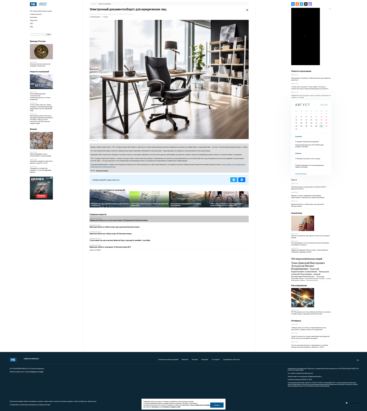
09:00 (35, 62)
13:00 (296, 183)
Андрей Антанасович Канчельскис (305, 275)
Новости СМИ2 (95, 250)
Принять (217, 405)
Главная (93, 4)
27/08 (31, 103)
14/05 (292, 333)
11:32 (296, 324)
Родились (298, 136)
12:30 (296, 192)
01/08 (292, 324)
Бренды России (38, 41)
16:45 (35, 166)
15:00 (296, 342)
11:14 (296, 201)
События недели (35, 14)
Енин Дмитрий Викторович (308, 263)
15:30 (296, 83)
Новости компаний (39, 71)
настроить (155, 407)
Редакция (204, 359)
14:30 (296, 333)
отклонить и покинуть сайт (171, 407)
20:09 (35, 103)
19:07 (35, 114)
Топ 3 (294, 180)
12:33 (35, 92)
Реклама (195, 359)
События (298, 153)
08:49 (35, 152)
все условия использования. (200, 405)
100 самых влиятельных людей (41, 11)
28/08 (31, 92)
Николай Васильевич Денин (312, 280)
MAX (41, 372)
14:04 (296, 241)
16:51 (296, 234)
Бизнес (33, 129)
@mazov (34, 372)
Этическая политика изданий (168, 359)
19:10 (296, 74)
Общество (33, 20)
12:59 (296, 248)
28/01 (292, 342)
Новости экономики (301, 71)
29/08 (31, 62)
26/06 (293, 310)
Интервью (296, 320)
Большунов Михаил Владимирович (302, 267)
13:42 (35, 159)
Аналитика (33, 17)
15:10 (296, 92)
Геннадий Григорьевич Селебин (315, 278)
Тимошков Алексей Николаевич (310, 272)
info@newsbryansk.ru (315, 376)
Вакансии (185, 359)
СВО (31, 23)
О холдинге (216, 359)
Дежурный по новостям (231, 359)
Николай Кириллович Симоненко (305, 270)
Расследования (299, 285)
